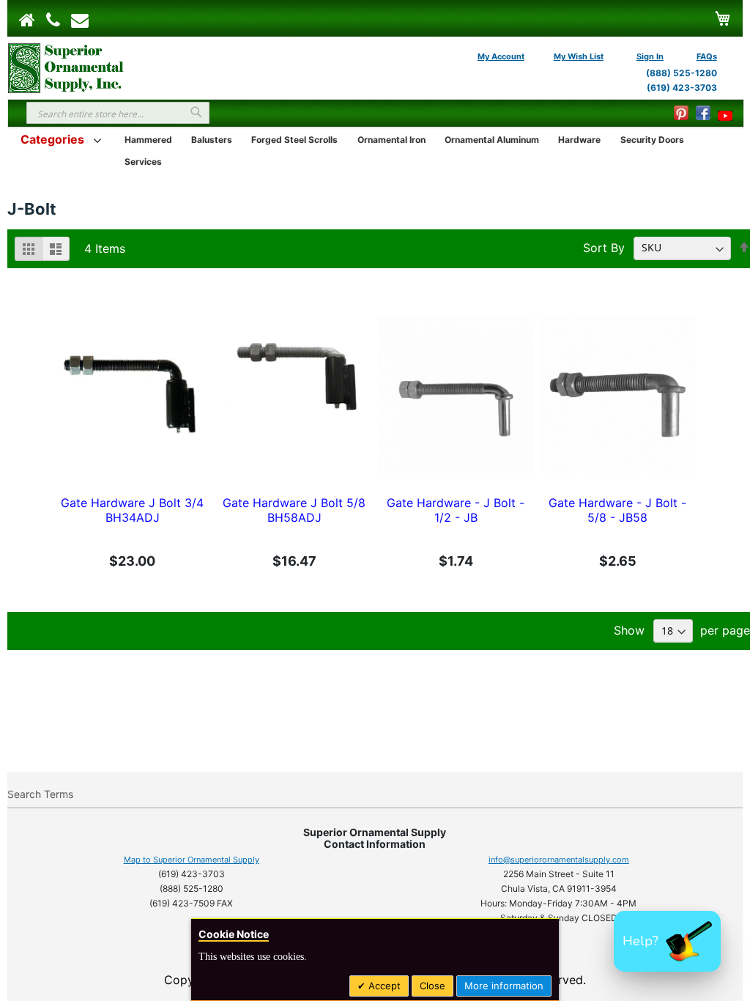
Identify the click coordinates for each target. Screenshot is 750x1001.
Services (143, 161)
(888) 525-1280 (681, 72)
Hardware (579, 139)
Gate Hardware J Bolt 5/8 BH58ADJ (294, 510)
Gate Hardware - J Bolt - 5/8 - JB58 (617, 510)
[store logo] (66, 67)
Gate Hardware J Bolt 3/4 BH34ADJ (132, 510)
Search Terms (40, 794)
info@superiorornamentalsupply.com (559, 859)
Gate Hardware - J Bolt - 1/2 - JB (455, 510)
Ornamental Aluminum (492, 139)
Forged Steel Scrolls (294, 139)
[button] (667, 941)
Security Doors (652, 139)
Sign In (650, 56)
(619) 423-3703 (682, 87)
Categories (52, 139)
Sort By (604, 247)
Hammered (148, 139)
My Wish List (579, 56)
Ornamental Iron (391, 139)
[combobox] (117, 113)
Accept (383, 985)
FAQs (707, 56)
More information (503, 985)
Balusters (211, 139)
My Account (501, 56)
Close (432, 985)
